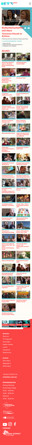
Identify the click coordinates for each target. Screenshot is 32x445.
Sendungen (6, 342)
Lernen (5, 347)
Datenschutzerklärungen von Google (19, 21)
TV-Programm (7, 339)
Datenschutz (7, 352)
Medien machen (8, 344)
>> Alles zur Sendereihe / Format (12, 41)
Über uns (6, 336)
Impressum (6, 350)
